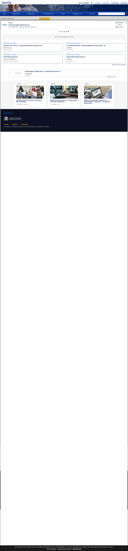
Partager (120, 27)
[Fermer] (126, 22)
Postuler (120, 22)
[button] (84, 3)
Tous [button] (4, 13)
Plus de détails (63, 31)
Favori (119, 25)
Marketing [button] (31, 13)
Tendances (123, 3)
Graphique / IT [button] (77, 13)
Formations (115, 3)
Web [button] (63, 13)
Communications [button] (48, 13)
